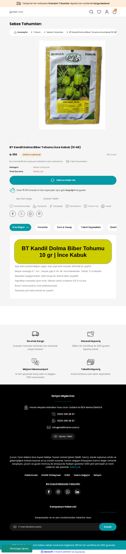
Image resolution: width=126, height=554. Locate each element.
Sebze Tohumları (25, 23)
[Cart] (114, 12)
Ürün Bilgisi (18, 227)
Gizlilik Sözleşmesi (51, 475)
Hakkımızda (31, 475)
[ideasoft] (47, 551)
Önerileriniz (116, 227)
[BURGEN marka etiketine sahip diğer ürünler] (19, 140)
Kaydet (108, 526)
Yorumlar (43, 227)
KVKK (67, 475)
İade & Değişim (82, 475)
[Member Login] (107, 12)
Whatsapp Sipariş (19, 548)
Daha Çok (75, 467)
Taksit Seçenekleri (91, 227)
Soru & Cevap (64, 227)
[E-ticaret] (63, 551)
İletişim (97, 475)
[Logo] (16, 11)
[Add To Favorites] (20, 206)
